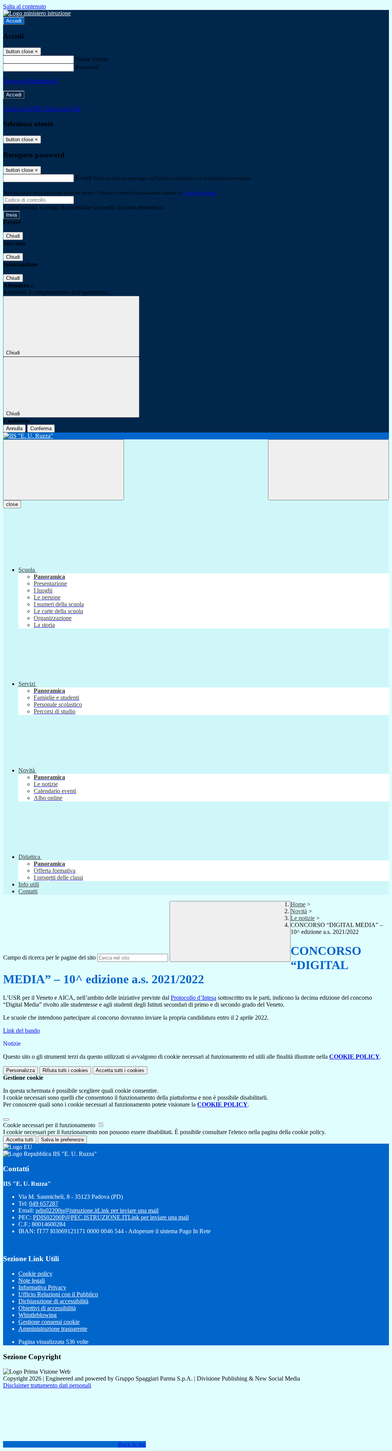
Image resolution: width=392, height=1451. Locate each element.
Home (298, 904)
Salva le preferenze (62, 1140)
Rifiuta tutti (65, 1070)
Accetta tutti (120, 1070)
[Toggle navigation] (63, 469)
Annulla (14, 428)
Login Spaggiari (199, 193)
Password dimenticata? (30, 81)
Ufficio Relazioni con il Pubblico (58, 1294)
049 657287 (43, 1203)
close (12, 504)
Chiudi (13, 236)
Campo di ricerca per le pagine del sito (49, 957)
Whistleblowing (37, 1315)
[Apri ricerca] (328, 469)
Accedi (13, 21)
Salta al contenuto (24, 6)
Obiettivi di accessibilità (47, 1308)
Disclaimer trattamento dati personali (47, 1385)
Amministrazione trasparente (52, 1328)
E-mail (83, 178)
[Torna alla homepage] (196, 436)
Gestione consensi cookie (49, 1322)
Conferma (41, 428)
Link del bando (21, 1030)
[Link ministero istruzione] (37, 13)
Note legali (31, 1280)
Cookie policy (35, 1273)
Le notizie (303, 918)
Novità (299, 911)
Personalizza (20, 1070)
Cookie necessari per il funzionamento (50, 1125)
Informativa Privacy (42, 1287)
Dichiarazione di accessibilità (53, 1301)
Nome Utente (91, 59)
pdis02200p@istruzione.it (97, 1210)
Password (87, 67)
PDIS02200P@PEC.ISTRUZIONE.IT (111, 1217)
